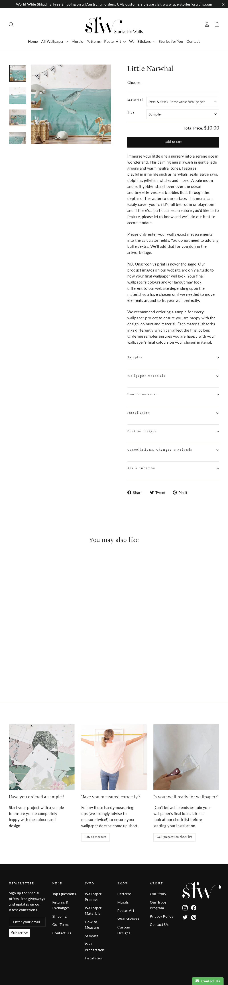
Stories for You (171, 41)
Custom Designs (123, 930)
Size (131, 112)
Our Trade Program (158, 905)
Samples (135, 357)
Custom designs (142, 431)
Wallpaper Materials (146, 376)
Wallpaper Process (93, 896)
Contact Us (61, 933)
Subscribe (19, 932)
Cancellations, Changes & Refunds (159, 450)
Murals (77, 41)
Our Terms (60, 924)
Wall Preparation (94, 947)
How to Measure (92, 924)
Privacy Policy (161, 916)
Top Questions (64, 894)
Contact (193, 41)
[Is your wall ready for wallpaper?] (186, 757)
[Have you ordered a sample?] (42, 757)
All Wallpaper (53, 41)
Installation (138, 413)
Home (33, 41)
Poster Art (113, 41)
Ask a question (141, 468)
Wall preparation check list (174, 837)
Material (135, 100)
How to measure (142, 394)
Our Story (158, 894)
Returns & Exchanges (61, 905)
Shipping (59, 916)
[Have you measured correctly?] (114, 757)
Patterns (94, 41)
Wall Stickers (140, 41)
